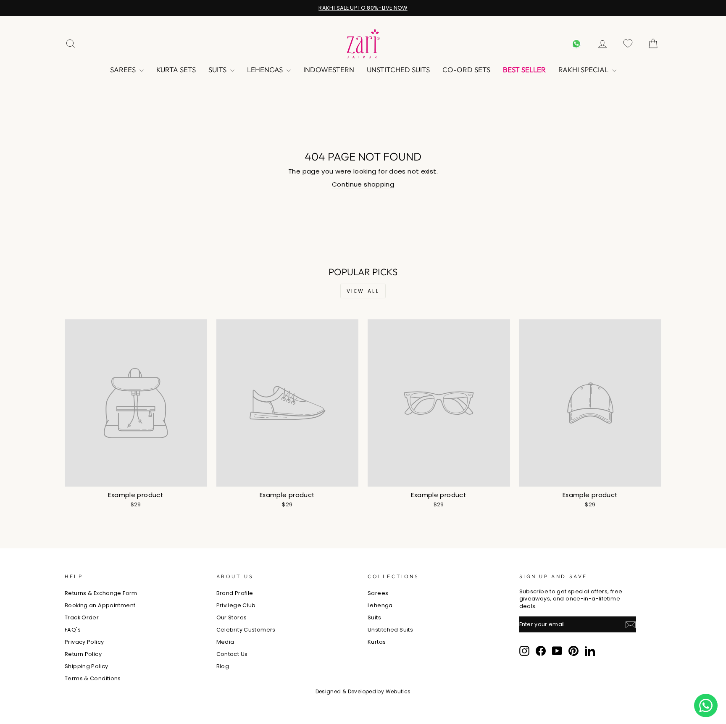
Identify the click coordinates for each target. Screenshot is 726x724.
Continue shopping (363, 184)
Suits (218, 69)
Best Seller (524, 69)
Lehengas (265, 69)
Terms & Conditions (93, 678)
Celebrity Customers (246, 629)
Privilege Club (236, 605)
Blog (222, 666)
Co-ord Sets (466, 69)
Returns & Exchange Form (101, 593)
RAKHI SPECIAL (584, 69)
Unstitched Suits (398, 69)
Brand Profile (234, 593)
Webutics (398, 691)
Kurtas (377, 641)
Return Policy (83, 654)
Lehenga (380, 605)
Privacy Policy (84, 641)
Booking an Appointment (100, 605)
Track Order (82, 617)
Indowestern (328, 69)
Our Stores (231, 617)
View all (363, 291)
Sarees (123, 69)
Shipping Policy (86, 666)
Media (225, 641)
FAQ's (73, 629)
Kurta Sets (176, 69)
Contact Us (232, 654)
